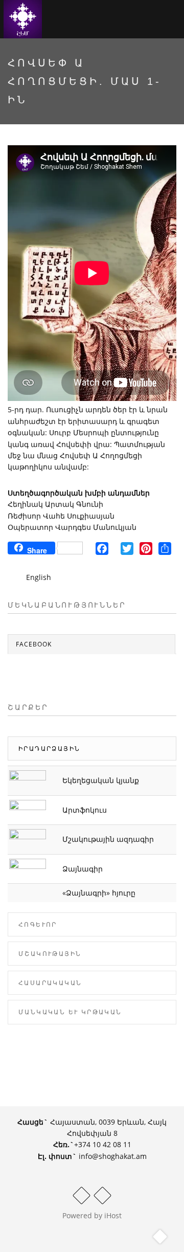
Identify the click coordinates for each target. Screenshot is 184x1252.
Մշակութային (49, 953)
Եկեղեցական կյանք (100, 780)
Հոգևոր (37, 924)
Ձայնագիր (82, 869)
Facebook (34, 644)
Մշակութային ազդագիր (108, 839)
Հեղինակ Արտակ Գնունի (55, 504)
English (38, 577)
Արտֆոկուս (84, 810)
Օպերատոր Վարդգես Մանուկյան (72, 527)
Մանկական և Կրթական (70, 1012)
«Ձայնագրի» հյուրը (98, 893)
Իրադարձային (49, 748)
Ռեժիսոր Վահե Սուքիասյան (61, 516)
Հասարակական (50, 982)
